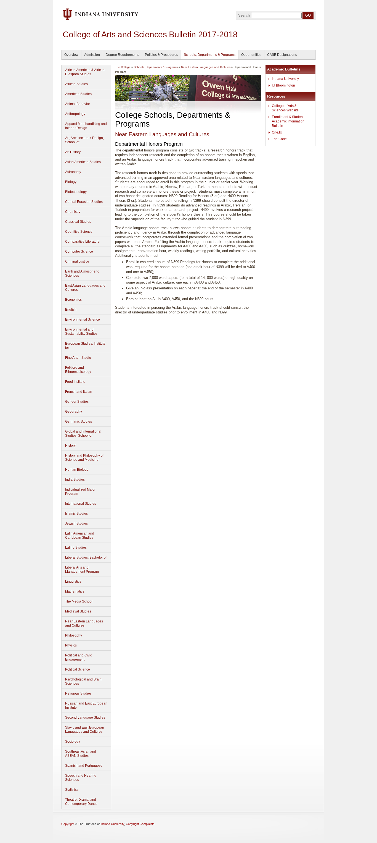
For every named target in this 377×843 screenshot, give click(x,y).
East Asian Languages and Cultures (85, 288)
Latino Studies (76, 547)
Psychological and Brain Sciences (83, 681)
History (70, 445)
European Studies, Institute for (85, 346)
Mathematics (74, 591)
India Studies (75, 479)
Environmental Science (82, 319)
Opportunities (251, 55)
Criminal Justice (77, 261)
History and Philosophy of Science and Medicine (84, 458)
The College (123, 67)
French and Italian (78, 392)
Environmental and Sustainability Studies (81, 332)
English (70, 309)
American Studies (78, 94)
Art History (73, 152)
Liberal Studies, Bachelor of (86, 557)
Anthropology (75, 114)
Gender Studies (77, 402)
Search (244, 15)
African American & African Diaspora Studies (85, 72)
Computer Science (79, 251)
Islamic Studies (76, 513)
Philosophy (73, 635)
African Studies (76, 84)
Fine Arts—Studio (78, 358)
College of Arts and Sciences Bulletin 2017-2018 (150, 34)
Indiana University (285, 79)
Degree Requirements (122, 55)
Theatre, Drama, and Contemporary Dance (81, 802)
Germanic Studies (78, 421)
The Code (279, 139)
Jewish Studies (76, 523)
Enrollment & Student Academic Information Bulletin (288, 121)
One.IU (277, 132)
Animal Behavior (77, 104)
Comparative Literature (82, 242)
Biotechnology (76, 192)
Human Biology (76, 470)
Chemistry (72, 212)
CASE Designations (282, 55)
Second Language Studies (85, 717)
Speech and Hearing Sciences (80, 778)
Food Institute (75, 382)
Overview (71, 55)
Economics (73, 300)
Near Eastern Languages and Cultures (84, 623)
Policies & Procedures (161, 55)
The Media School (78, 601)
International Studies (80, 504)
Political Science (77, 669)
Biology (70, 182)
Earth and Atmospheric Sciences (82, 273)
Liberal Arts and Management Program (82, 570)
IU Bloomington (283, 85)
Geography (73, 411)
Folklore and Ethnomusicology (78, 370)
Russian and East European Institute (86, 705)
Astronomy (73, 172)
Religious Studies (78, 693)
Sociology (72, 741)
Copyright (67, 824)
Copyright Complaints (140, 824)
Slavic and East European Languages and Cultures (84, 730)
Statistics (71, 790)
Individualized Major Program (80, 492)
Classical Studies (78, 222)
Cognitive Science (78, 232)
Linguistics (73, 581)
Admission (92, 55)
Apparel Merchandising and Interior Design (86, 126)
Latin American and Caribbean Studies (79, 536)
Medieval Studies (78, 611)
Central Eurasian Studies (84, 202)
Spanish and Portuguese (83, 766)
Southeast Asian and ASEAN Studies (80, 754)
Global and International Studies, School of (83, 434)
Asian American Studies (83, 162)
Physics (71, 645)
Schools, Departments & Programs (209, 55)
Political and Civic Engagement (78, 657)
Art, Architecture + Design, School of (84, 140)
